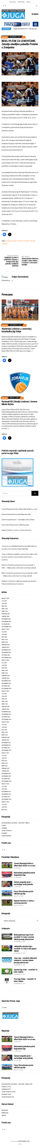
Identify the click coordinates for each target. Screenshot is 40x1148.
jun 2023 (4, 696)
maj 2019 (4, 809)
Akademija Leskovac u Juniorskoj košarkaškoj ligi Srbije (16, 330)
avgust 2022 (5, 722)
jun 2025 (4, 634)
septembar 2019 (6, 799)
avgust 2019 (5, 802)
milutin (4, 565)
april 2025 (5, 639)
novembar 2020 (6, 776)
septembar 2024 (6, 657)
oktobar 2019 (6, 797)
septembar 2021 (6, 750)
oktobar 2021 (6, 748)
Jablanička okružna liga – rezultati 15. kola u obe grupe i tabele (25, 948)
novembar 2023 (6, 683)
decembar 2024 (6, 650)
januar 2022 (5, 740)
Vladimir (4, 581)
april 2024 (5, 670)
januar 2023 (5, 709)
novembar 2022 (6, 714)
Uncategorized (6, 836)
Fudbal (4, 825)
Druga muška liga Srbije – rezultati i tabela (15, 823)
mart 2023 (5, 704)
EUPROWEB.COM (23, 1141)
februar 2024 (6, 675)
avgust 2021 (5, 753)
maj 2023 (4, 699)
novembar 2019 (6, 794)
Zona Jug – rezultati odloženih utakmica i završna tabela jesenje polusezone (25, 960)
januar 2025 (5, 647)
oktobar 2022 (6, 717)
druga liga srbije (11, 241)
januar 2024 (5, 678)
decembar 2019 (6, 791)
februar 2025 (6, 644)
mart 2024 (5, 673)
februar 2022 (6, 737)
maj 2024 (4, 668)
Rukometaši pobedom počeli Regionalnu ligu (16, 514)
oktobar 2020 (6, 778)
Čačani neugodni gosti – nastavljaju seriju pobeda (18, 519)
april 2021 (5, 763)
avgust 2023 (5, 691)
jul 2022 (4, 724)
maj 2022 (4, 730)
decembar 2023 (6, 681)
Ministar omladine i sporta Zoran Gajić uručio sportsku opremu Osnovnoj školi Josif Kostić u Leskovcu (19, 557)
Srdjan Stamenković (20, 276)
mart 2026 (5, 611)
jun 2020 (4, 789)
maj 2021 (4, 760)
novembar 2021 (6, 745)
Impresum (12, 2)
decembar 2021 (6, 742)
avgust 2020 (5, 784)
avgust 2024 (5, 660)
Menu (35, 14)
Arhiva (28, 2)
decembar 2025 (6, 619)
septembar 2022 (6, 719)
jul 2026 (4, 601)
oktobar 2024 (6, 655)
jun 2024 (4, 665)
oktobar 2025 (6, 624)
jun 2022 (4, 727)
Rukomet (4, 833)
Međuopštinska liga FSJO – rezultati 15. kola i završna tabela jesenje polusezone (24, 937)
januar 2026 (5, 616)
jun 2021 (4, 758)
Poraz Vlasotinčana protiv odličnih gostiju (15, 525)
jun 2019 (4, 807)
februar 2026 (6, 614)
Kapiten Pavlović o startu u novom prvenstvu (16, 530)
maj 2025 (4, 637)
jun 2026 (4, 603)
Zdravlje (26, 241)
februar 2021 (6, 768)
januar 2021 (5, 771)
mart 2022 (5, 735)
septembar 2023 (6, 688)
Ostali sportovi (7, 830)
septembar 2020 (6, 781)
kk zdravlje (20, 241)
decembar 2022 (6, 711)
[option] (25, 29)
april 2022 (5, 732)
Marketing (21, 2)
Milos (3, 573)
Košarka (4, 37)
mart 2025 (5, 642)
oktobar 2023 (6, 686)
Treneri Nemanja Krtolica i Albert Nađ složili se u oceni (19, 509)
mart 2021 (5, 766)
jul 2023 (4, 693)
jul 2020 (4, 786)
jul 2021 (4, 755)
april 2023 (5, 701)
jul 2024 (4, 663)
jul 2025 (4, 632)
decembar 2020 (6, 773)
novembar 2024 (6, 652)
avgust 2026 (5, 598)
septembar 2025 (6, 626)
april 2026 (5, 608)
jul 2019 (4, 804)
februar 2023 (6, 706)
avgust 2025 (5, 629)
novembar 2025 (6, 621)
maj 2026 (4, 606)
